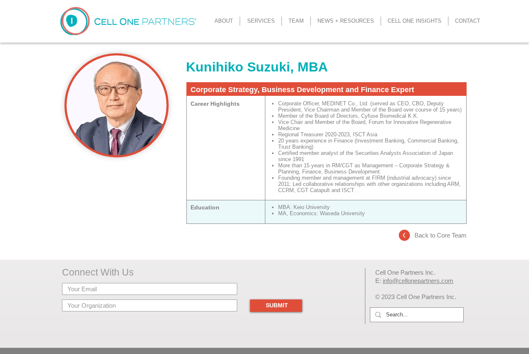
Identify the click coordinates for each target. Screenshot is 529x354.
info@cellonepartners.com (418, 280)
